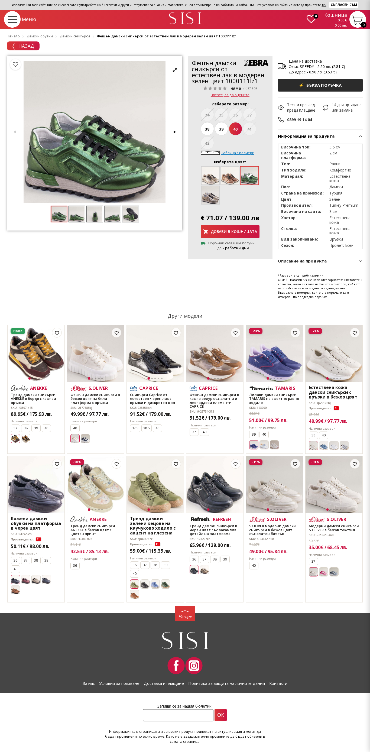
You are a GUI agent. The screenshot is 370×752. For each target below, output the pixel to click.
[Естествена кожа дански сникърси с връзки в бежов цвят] (334, 353)
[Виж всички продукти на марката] (256, 63)
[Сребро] (344, 445)
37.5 (135, 428)
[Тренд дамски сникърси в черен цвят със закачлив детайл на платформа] (214, 484)
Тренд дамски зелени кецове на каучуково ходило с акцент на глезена (153, 525)
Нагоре (185, 616)
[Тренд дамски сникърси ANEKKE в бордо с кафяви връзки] (36, 353)
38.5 (146, 428)
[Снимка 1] (29, 378)
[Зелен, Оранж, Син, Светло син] (264, 444)
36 (235, 115)
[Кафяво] (15, 589)
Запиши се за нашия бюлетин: (184, 706)
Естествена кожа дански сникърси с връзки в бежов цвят (333, 392)
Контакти (278, 683)
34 (207, 115)
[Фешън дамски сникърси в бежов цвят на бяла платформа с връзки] (95, 353)
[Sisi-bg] (185, 18)
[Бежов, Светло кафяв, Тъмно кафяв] (25, 438)
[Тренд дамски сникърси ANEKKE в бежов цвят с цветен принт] (95, 484)
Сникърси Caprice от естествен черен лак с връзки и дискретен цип (152, 398)
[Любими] (15, 64)
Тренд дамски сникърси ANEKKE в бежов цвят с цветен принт (92, 530)
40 (235, 129)
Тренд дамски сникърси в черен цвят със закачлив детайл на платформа (213, 530)
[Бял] (274, 444)
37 (249, 115)
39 (221, 129)
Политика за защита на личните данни (226, 683)
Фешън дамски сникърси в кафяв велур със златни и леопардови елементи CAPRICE (214, 400)
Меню (29, 19)
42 (207, 143)
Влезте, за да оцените (230, 94)
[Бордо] (25, 579)
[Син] (85, 438)
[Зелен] (165, 584)
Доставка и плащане (164, 683)
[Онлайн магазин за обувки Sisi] (185, 640)
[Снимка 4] (39, 378)
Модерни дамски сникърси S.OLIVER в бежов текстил (334, 528)
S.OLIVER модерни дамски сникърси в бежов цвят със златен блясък (272, 530)
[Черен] (145, 584)
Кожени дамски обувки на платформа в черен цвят (36, 523)
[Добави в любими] (57, 333)
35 (221, 115)
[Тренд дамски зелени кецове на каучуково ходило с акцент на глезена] (155, 484)
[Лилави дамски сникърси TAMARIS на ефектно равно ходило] (274, 353)
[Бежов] (36, 579)
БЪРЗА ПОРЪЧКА (320, 85)
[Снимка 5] (42, 378)
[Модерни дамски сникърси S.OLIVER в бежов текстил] (334, 484)
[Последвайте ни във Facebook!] (176, 665)
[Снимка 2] (33, 378)
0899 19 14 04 (299, 119)
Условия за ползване (119, 683)
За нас (89, 683)
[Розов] (323, 571)
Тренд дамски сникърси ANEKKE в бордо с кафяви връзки (33, 398)
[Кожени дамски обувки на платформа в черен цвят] (36, 484)
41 (249, 129)
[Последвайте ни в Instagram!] (194, 665)
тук (324, 5)
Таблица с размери (237, 152)
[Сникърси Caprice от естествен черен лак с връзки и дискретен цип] (155, 353)
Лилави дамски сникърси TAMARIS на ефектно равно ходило (274, 398)
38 (207, 129)
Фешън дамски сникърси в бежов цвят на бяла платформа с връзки (95, 398)
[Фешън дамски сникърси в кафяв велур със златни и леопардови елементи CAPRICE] (214, 353)
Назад (25, 46)
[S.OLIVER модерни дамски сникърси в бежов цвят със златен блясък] (274, 484)
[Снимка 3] (36, 378)
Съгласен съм (344, 4)
